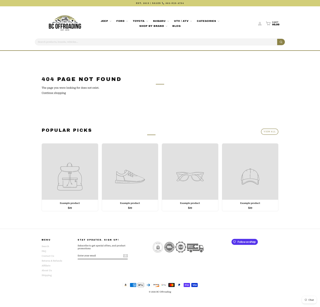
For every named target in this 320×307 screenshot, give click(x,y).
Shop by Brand (152, 26)
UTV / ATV (182, 21)
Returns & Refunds (52, 261)
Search (45, 246)
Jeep (105, 21)
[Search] (281, 42)
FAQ (44, 251)
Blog (176, 26)
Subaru (159, 21)
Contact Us (48, 256)
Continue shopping (54, 92)
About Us (47, 270)
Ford (120, 21)
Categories (207, 21)
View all (270, 131)
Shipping (47, 275)
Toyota (139, 21)
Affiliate (46, 265)
